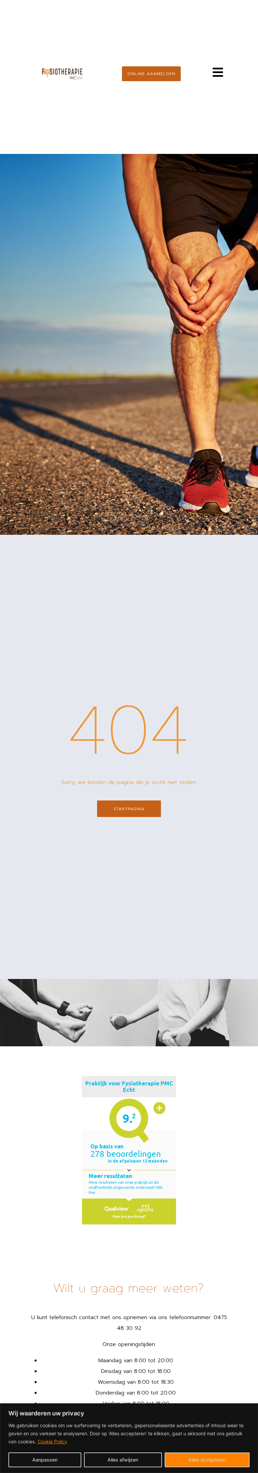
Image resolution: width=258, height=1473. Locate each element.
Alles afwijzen (123, 1460)
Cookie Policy (52, 1441)
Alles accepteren (207, 1460)
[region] (129, 1438)
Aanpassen (44, 1460)
